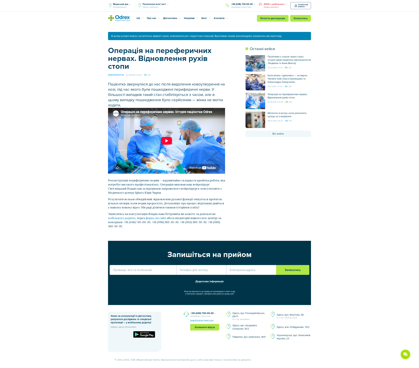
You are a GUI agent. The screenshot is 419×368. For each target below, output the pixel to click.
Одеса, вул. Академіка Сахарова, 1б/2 (244, 327)
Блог (204, 18)
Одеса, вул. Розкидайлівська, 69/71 (248, 316)
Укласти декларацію (272, 18)
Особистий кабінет (303, 5)
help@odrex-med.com (202, 320)
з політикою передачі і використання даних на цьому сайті (209, 294)
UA (138, 18)
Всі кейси (278, 133)
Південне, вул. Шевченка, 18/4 (248, 336)
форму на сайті (156, 218)
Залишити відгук (205, 327)
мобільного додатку (122, 218)
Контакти (219, 18)
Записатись (300, 18)
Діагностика (170, 18)
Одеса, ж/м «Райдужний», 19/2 (293, 327)
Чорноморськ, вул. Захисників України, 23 (293, 337)
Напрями (189, 18)
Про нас (151, 18)
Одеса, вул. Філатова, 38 (290, 316)
